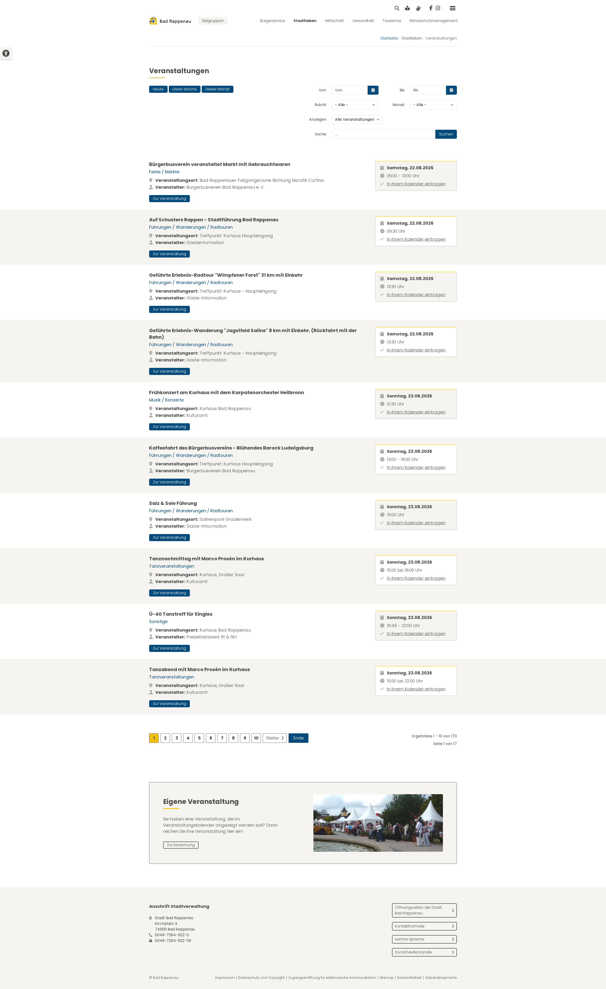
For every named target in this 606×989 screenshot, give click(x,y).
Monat (398, 104)
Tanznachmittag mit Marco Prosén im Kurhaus (206, 558)
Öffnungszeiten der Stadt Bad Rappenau (418, 910)
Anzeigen (317, 119)
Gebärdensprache (441, 977)
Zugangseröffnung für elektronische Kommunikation (332, 977)
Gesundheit (363, 20)
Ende (298, 738)
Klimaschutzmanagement (434, 20)
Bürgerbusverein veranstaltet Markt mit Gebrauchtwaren (219, 164)
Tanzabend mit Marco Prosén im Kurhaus (199, 669)
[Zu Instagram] (438, 8)
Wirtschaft (334, 20)
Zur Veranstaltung (169, 198)
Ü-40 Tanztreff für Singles (180, 614)
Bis (402, 90)
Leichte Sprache (409, 939)
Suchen (446, 134)
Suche (320, 134)
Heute (158, 89)
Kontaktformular (410, 926)
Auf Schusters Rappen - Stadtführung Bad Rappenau (213, 219)
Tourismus (392, 20)
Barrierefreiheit (409, 977)
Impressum (225, 977)
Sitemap (387, 977)
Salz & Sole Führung (173, 503)
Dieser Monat (217, 89)
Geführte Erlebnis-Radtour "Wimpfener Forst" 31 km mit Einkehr (226, 275)
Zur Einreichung (181, 845)
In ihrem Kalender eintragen (416, 184)
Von (322, 90)
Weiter (272, 738)
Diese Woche (185, 89)
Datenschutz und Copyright (261, 977)
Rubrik (320, 104)
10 (256, 738)
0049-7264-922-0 (172, 935)
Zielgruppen (213, 20)
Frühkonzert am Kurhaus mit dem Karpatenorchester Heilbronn (226, 392)
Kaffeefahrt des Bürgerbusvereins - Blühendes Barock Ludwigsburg (231, 448)
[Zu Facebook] (431, 8)
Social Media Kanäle (413, 952)
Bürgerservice (272, 20)
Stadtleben (305, 20)
